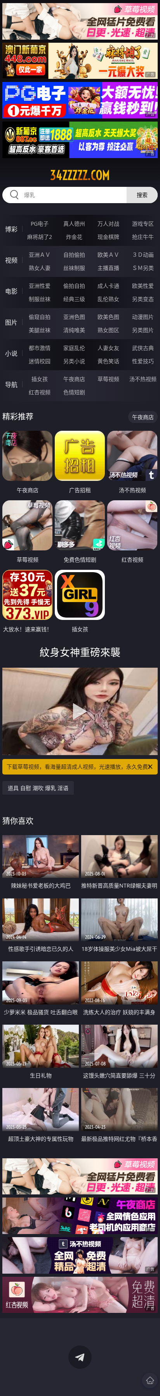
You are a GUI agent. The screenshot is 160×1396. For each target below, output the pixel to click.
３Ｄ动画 (143, 254)
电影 (11, 291)
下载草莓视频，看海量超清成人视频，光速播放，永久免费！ (80, 766)
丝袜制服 (74, 268)
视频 (11, 260)
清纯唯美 (74, 330)
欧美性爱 (143, 285)
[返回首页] (150, 1380)
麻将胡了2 (39, 236)
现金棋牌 (108, 236)
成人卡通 (108, 285)
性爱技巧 (143, 361)
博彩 (11, 229)
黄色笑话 (108, 361)
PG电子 (40, 223)
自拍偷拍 (74, 254)
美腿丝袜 (39, 330)
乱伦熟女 (108, 299)
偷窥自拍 (39, 316)
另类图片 (143, 330)
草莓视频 (108, 379)
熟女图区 (108, 330)
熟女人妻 (39, 268)
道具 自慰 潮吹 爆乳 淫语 (38, 788)
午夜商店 (74, 379)
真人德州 (74, 223)
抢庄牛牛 (143, 236)
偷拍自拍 (74, 285)
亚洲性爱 (39, 285)
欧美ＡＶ (108, 254)
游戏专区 (143, 223)
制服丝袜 (39, 299)
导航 (11, 384)
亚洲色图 (74, 316)
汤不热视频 (143, 379)
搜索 (142, 194)
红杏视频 (39, 392)
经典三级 (74, 299)
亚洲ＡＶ (39, 254)
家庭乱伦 (74, 348)
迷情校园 (39, 361)
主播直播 (108, 268)
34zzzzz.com (80, 175)
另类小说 (74, 361)
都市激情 (39, 348)
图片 (11, 322)
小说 (11, 353)
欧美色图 (108, 316)
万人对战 (108, 223)
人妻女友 (108, 348)
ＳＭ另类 (143, 268)
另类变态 (143, 299)
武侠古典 (143, 348)
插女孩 (39, 379)
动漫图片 (143, 316)
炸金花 (74, 236)
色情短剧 (74, 392)
